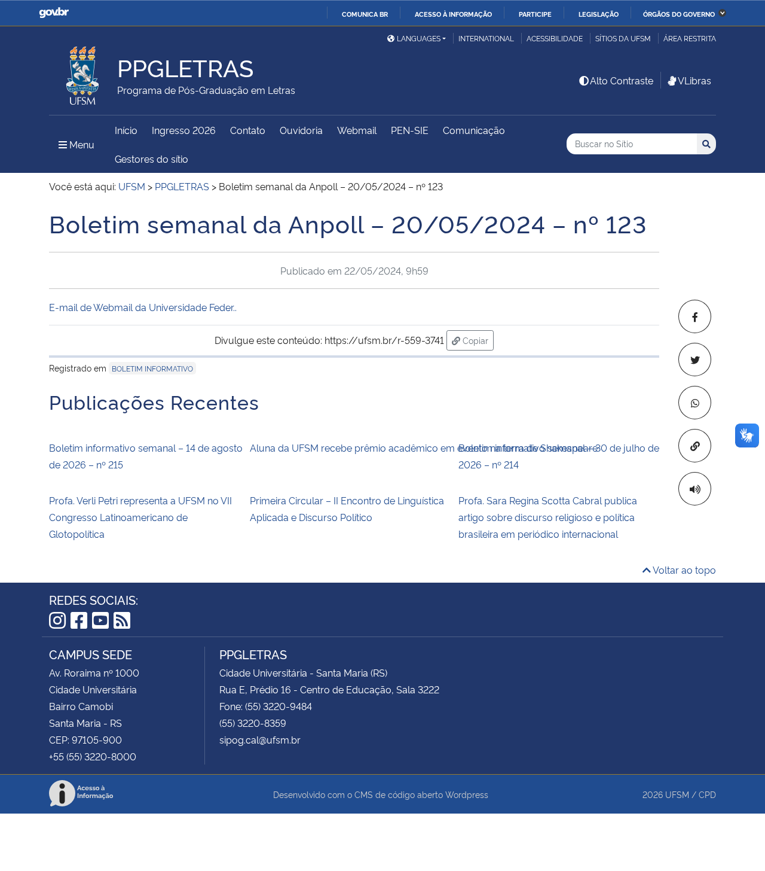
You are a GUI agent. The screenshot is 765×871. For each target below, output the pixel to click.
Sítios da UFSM (623, 38)
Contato (247, 129)
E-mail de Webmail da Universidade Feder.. (143, 306)
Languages (418, 38)
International (486, 38)
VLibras (694, 80)
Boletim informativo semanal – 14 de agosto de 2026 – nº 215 (146, 456)
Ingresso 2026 (184, 129)
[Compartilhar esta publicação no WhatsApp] (694, 402)
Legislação (599, 14)
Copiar (477, 340)
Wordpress (466, 794)
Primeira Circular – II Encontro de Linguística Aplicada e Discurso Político (347, 508)
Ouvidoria (301, 129)
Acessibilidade (555, 38)
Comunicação (474, 129)
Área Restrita (689, 38)
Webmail (357, 129)
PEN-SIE (410, 129)
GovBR (54, 13)
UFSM (677, 794)
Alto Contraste (621, 80)
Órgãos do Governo (679, 14)
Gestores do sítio (151, 158)
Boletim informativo (152, 368)
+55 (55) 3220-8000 (92, 756)
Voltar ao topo (683, 569)
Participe (535, 14)
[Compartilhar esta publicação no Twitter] (694, 359)
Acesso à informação (453, 14)
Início (126, 129)
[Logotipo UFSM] (83, 72)
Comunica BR (365, 14)
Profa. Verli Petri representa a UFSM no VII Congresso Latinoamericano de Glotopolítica (140, 517)
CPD (707, 794)
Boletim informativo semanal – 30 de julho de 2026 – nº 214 (558, 456)
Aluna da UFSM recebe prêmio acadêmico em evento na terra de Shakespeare (350, 447)
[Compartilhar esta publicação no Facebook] (694, 316)
